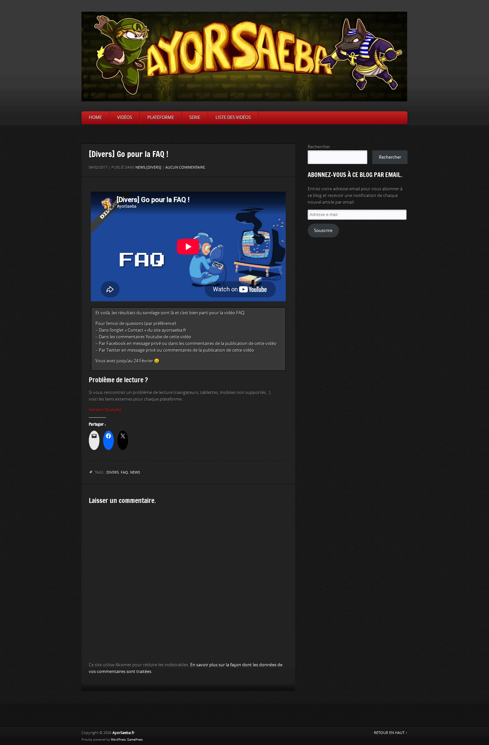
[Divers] (153, 167)
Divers (112, 472)
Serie (194, 117)
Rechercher (319, 146)
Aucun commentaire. (185, 167)
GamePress (135, 739)
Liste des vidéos (233, 117)
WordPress (118, 739)
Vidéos (124, 117)
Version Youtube (105, 409)
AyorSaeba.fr (123, 733)
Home (95, 117)
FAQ (124, 472)
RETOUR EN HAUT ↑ (391, 733)
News (140, 167)
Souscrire (323, 230)
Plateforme (160, 117)
